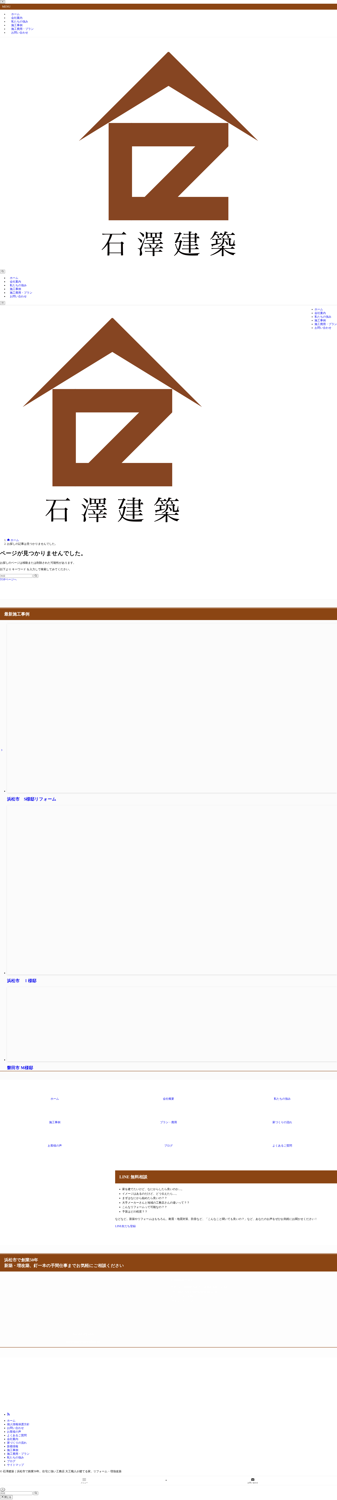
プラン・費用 (168, 1122)
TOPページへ (8, 579)
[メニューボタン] (2, 303)
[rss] (8, 1414)
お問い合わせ (19, 32)
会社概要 (168, 1098)
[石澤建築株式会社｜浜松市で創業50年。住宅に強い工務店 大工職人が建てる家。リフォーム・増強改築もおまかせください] (168, 265)
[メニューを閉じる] (2, 2)
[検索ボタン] (2, 271)
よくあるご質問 (282, 1145)
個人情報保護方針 (18, 1424)
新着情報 (12, 1446)
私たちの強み (282, 1098)
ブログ (168, 1145)
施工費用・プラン (18, 1453)
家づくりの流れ (282, 1122)
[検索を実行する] (35, 576)
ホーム (55, 1098)
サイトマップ (15, 1464)
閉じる (7, 1497)
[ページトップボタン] (2, 1489)
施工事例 (54, 1122)
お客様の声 (55, 1145)
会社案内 (12, 1439)
